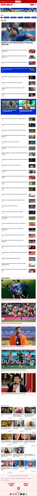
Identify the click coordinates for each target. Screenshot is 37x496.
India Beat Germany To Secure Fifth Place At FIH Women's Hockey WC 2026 (15, 177)
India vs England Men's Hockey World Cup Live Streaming (13, 235)
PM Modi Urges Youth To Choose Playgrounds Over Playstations (14, 194)
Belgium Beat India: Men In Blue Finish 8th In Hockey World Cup (14, 62)
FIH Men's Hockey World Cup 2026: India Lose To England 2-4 (14, 223)
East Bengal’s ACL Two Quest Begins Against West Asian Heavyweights (13, 217)
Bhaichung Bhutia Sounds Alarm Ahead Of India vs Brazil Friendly (13, 393)
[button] (18, 73)
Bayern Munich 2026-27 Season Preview (9, 205)
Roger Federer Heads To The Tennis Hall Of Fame (11, 165)
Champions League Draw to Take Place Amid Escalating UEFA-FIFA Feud (15, 188)
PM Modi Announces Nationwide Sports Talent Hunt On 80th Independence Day (14, 264)
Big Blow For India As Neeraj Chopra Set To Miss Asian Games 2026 (17, 43)
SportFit (2, 46)
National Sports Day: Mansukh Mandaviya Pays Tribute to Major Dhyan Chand (14, 56)
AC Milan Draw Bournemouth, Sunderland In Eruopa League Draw (15, 159)
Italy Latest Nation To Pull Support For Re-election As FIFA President (13, 88)
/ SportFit (3, 13)
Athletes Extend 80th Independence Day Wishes (11, 258)
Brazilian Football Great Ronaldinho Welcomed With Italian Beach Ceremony (15, 153)
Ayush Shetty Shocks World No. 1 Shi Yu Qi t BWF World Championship (13, 229)
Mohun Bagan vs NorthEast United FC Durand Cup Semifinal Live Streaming (14, 148)
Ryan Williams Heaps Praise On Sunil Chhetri (10, 141)
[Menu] (35, 4)
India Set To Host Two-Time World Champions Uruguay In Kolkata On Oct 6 (15, 182)
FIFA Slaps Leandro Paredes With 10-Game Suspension (11, 299)
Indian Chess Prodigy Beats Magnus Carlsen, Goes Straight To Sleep (15, 76)
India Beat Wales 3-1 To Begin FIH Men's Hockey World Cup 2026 (14, 252)
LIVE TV (32, 4)
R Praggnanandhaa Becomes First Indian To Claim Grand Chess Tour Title (14, 171)
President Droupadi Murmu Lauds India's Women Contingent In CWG (14, 270)
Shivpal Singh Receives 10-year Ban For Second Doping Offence (12, 346)
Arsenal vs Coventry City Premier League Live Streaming (11, 323)
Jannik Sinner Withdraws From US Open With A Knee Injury (13, 124)
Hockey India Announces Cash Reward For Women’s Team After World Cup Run (14, 51)
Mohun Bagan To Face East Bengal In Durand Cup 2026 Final (14, 130)
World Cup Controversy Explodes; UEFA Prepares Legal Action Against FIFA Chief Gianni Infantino (15, 69)
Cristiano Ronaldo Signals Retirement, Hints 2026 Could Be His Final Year (15, 247)
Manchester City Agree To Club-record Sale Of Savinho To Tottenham (13, 370)
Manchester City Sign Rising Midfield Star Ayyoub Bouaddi (13, 200)
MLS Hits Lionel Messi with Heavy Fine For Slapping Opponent (14, 118)
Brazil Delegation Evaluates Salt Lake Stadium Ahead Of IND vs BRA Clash (14, 136)
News (1, 13)
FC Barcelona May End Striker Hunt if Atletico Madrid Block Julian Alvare (15, 94)
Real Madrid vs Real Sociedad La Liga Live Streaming (12, 82)
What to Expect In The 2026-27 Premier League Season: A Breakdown (13, 241)
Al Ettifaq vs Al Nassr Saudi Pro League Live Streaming (12, 211)
